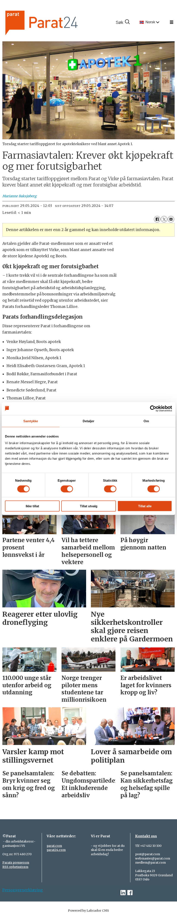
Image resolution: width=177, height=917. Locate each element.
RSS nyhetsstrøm (15, 867)
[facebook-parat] (130, 892)
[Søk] (122, 22)
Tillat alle (145, 506)
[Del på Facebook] (157, 219)
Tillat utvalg (88, 506)
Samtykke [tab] (30, 421)
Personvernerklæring (22, 890)
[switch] (67, 488)
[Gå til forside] (56, 22)
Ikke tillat (32, 506)
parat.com (54, 846)
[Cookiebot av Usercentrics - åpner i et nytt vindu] (153, 408)
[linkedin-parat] (123, 892)
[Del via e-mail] (171, 219)
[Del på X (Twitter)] (164, 219)
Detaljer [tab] (89, 421)
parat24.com (56, 850)
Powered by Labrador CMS (88, 910)
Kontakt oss (146, 836)
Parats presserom (15, 862)
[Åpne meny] (172, 22)
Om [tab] (146, 421)
